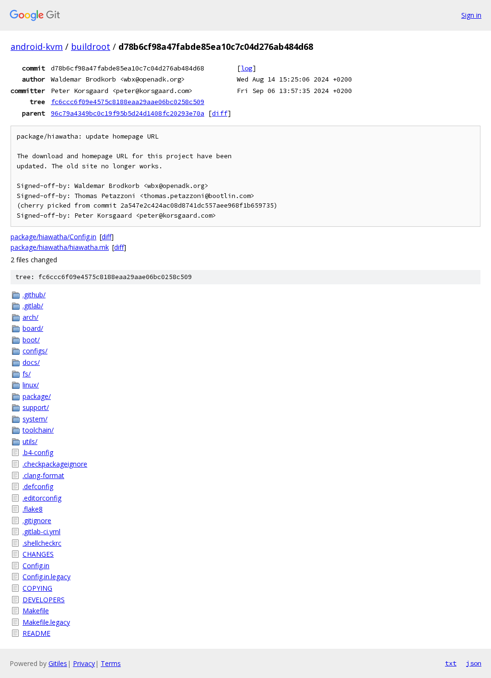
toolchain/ (38, 429)
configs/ (35, 350)
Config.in (36, 565)
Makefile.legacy (46, 622)
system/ (35, 418)
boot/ (31, 339)
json (473, 663)
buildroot (90, 46)
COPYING (37, 588)
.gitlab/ (33, 305)
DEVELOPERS (44, 599)
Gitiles (57, 663)
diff (219, 113)
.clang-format (43, 475)
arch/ (30, 317)
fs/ (27, 373)
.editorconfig (42, 498)
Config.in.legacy (46, 576)
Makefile (36, 610)
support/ (36, 407)
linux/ (31, 384)
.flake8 (33, 509)
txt (450, 663)
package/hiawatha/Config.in (53, 236)
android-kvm (37, 46)
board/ (33, 328)
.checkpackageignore (55, 463)
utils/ (30, 441)
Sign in (471, 15)
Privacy (84, 663)
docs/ (31, 362)
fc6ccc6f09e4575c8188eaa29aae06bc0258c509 (127, 101)
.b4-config (38, 452)
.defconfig (38, 486)
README (36, 633)
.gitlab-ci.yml (41, 531)
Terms (111, 663)
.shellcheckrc (42, 543)
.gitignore (37, 520)
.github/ (34, 294)
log (246, 68)
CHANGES (38, 554)
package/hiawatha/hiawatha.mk (60, 247)
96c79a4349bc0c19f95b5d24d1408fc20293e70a (127, 113)
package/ (37, 396)
